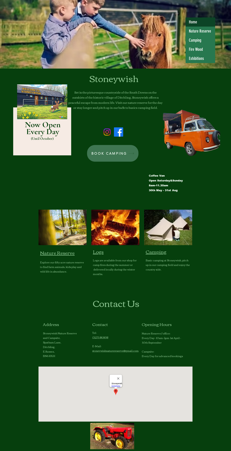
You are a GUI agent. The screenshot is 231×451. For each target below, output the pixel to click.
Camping (195, 40)
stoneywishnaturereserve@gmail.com (115, 350)
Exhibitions (196, 58)
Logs (98, 251)
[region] (41, 121)
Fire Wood (196, 49)
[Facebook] (118, 132)
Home (193, 22)
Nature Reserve (200, 31)
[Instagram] (107, 132)
